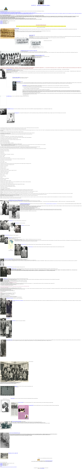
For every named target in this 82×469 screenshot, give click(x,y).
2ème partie (1, 21)
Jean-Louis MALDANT (42, 468)
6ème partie (1, 23)
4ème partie (1, 22)
